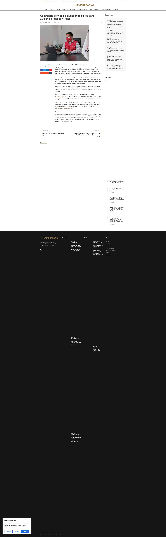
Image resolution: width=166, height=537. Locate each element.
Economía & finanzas (110, 246)
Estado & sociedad (110, 248)
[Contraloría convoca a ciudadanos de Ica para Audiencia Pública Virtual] (64, 43)
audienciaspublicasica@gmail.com (64, 108)
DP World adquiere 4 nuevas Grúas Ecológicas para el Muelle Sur (97, 350)
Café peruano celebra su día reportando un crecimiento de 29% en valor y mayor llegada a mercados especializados (115, 42)
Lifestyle (108, 255)
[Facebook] (44, 5)
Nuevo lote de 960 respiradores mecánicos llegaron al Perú (98, 254)
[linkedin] (47, 70)
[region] (17, 526)
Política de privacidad (44, 535)
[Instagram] (49, 5)
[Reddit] (44, 73)
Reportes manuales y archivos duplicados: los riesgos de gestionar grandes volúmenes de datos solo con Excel (114, 58)
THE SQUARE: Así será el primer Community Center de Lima (116, 190)
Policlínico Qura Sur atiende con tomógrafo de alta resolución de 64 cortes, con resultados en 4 (98, 245)
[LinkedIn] (41, 5)
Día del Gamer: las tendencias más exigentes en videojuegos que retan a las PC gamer (87, 1)
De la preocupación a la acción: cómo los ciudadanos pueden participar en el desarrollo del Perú (115, 67)
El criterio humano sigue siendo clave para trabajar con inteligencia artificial (115, 50)
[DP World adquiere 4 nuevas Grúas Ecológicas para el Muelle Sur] (88, 393)
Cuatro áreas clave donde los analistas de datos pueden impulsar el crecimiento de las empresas (117, 199)
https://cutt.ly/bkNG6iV (61, 96)
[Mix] (47, 73)
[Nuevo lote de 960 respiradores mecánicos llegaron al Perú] (88, 297)
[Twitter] (46, 5)
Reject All (17, 531)
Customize (8, 531)
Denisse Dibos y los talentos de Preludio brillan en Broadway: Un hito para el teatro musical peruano (117, 209)
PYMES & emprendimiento (111, 253)
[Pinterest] (50, 70)
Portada (107, 241)
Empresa (108, 243)
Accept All (25, 531)
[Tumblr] (50, 73)
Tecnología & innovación (111, 250)
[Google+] (41, 73)
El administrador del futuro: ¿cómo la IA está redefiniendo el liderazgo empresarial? (117, 181)
